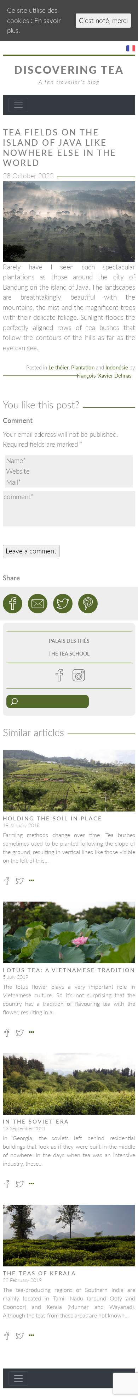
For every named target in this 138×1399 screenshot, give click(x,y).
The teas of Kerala (39, 1273)
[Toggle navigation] (18, 105)
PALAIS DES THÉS (69, 641)
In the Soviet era (36, 1121)
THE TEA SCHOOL (69, 654)
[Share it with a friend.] (37, 603)
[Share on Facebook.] (12, 603)
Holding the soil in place (52, 818)
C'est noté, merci (103, 20)
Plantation (82, 367)
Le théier (58, 367)
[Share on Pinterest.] (88, 603)
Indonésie (116, 367)
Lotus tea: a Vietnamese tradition (69, 970)
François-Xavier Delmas (104, 375)
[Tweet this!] (63, 603)
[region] (69, 221)
